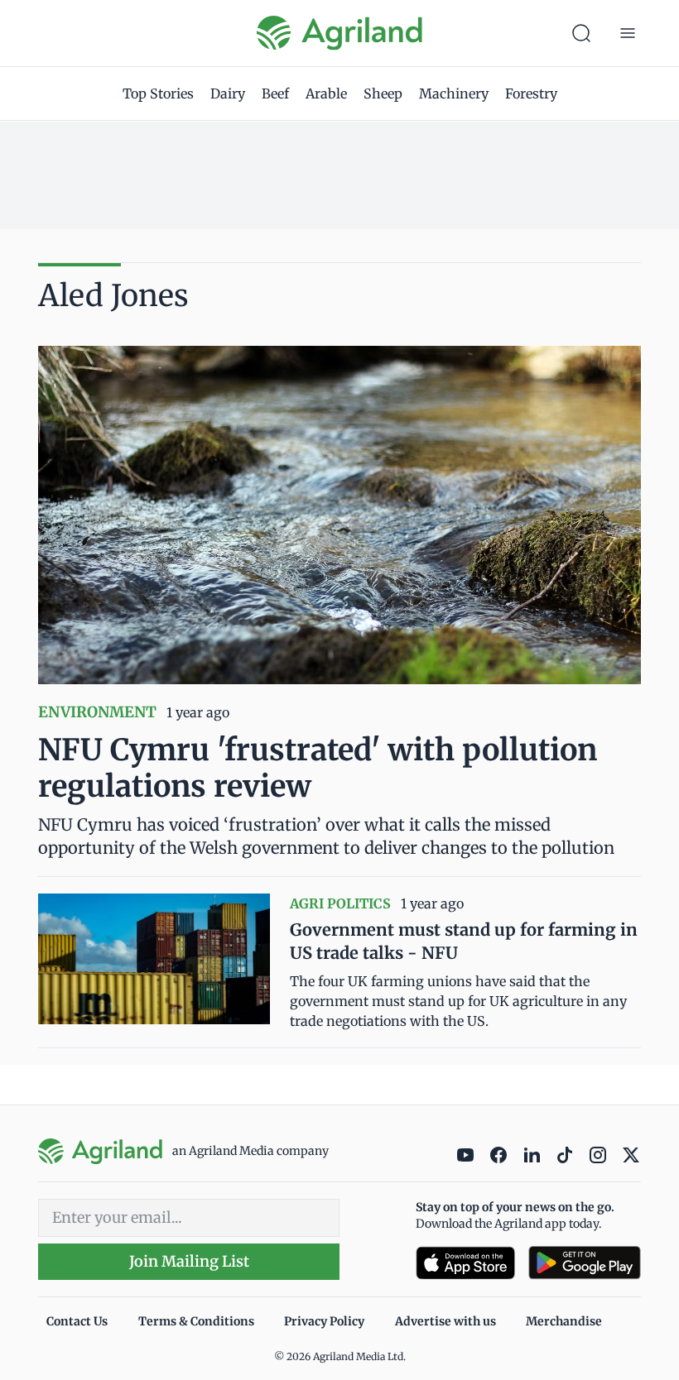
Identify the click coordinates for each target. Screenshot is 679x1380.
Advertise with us (445, 1321)
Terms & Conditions (196, 1321)
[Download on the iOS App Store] (465, 1263)
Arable (326, 93)
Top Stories (158, 93)
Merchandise (564, 1321)
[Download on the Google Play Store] (584, 1263)
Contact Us (77, 1321)
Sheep (383, 93)
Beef (275, 93)
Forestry (531, 93)
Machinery (454, 93)
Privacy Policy (324, 1321)
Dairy (227, 93)
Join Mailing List (189, 1261)
